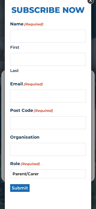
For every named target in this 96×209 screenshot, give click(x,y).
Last (14, 70)
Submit (20, 188)
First (14, 47)
